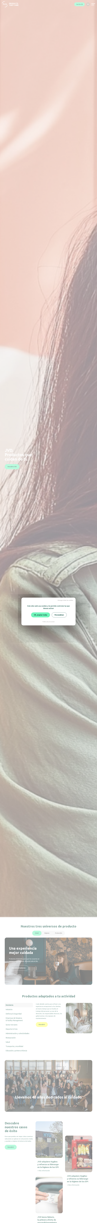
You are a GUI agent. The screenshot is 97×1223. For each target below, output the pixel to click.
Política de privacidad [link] (48, 621)
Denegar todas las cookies (65, 600)
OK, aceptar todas (40, 615)
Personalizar (59, 615)
